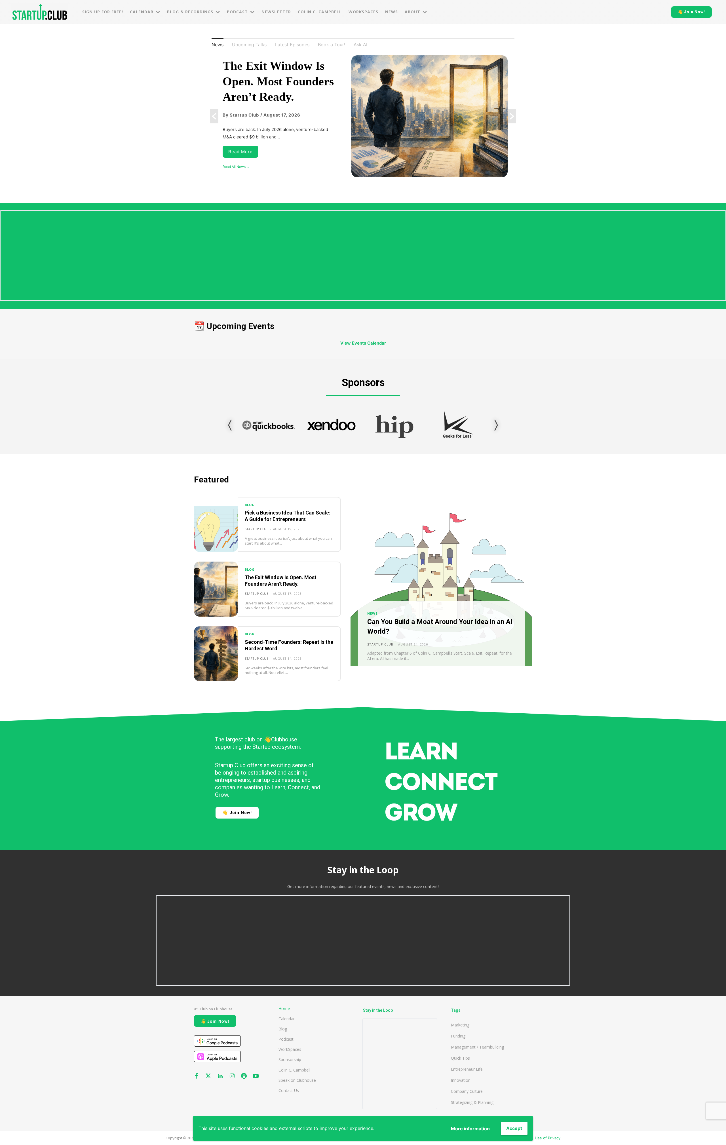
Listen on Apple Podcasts (217, 1056)
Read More (240, 151)
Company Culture (467, 1091)
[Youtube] (255, 1076)
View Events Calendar (363, 343)
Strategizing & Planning (472, 1102)
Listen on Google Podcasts (217, 1041)
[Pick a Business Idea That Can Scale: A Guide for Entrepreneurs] (216, 524)
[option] (363, 116)
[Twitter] (208, 1076)
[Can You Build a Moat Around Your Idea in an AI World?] (441, 589)
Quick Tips (460, 1058)
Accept (514, 1128)
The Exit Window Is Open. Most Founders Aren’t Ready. (278, 81)
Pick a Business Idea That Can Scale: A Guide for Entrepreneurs (287, 516)
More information (470, 1128)
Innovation (460, 1080)
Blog (250, 505)
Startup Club (257, 529)
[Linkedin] (220, 1076)
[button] (214, 116)
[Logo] (39, 11)
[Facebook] (196, 1076)
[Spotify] (244, 1076)
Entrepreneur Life (467, 1069)
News (372, 613)
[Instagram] (232, 1076)
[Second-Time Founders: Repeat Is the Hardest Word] (216, 653)
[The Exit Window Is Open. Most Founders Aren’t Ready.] (216, 589)
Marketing (460, 1025)
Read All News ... (236, 167)
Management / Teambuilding (477, 1047)
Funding (458, 1036)
